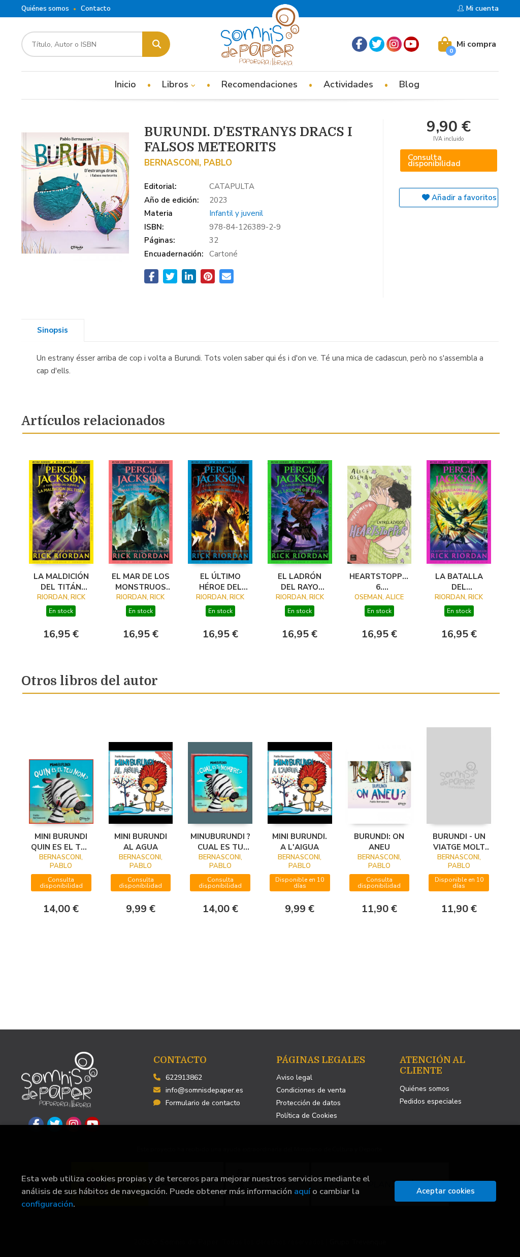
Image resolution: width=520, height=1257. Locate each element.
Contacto (96, 8)
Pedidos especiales (431, 1101)
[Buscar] (156, 44)
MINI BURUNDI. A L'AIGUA (299, 841)
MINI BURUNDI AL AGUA (140, 841)
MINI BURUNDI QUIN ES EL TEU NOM (61, 841)
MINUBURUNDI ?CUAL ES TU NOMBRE (220, 841)
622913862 (184, 1077)
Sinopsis (52, 330)
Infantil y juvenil (236, 213)
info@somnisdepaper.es (204, 1090)
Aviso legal (294, 1077)
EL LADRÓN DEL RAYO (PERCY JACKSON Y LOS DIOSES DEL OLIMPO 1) (300, 581)
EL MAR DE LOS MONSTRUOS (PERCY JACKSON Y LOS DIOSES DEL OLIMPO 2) (140, 581)
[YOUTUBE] (411, 44)
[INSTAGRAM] (394, 44)
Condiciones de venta (311, 1090)
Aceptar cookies (445, 1191)
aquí (302, 1191)
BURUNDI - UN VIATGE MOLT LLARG (459, 841)
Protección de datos (308, 1103)
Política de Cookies (306, 1115)
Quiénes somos (45, 8)
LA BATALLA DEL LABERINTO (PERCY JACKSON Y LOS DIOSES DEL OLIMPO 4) (459, 581)
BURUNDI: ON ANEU (379, 841)
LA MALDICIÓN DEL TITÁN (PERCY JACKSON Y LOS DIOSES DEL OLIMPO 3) (61, 581)
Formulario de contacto (203, 1103)
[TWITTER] (376, 44)
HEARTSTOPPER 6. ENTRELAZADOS (379, 581)
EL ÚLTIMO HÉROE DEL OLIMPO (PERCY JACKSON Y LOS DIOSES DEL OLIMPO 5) (220, 581)
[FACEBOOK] (359, 44)
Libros (176, 84)
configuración (47, 1204)
